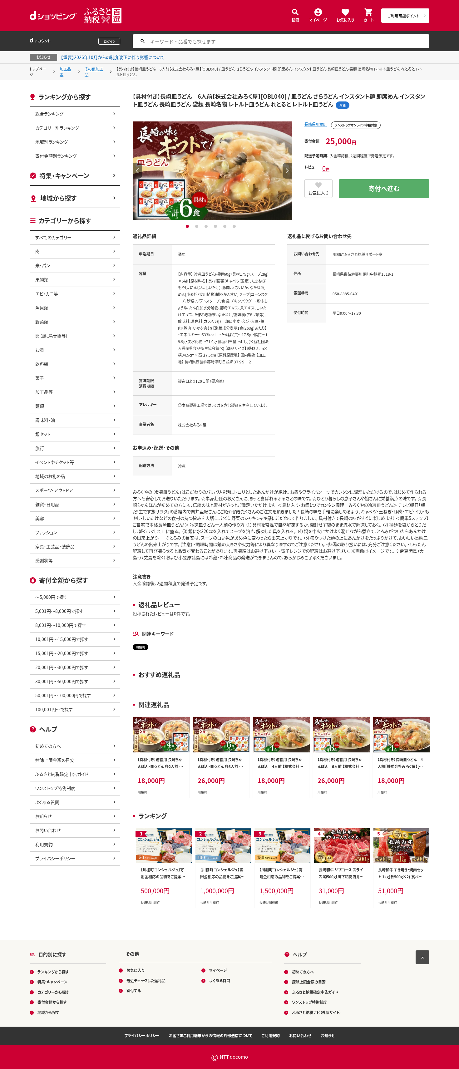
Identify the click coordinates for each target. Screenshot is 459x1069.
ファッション (46, 532)
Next (287, 171)
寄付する (133, 990)
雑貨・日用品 (47, 504)
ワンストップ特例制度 (55, 788)
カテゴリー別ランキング (57, 128)
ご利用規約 (271, 1035)
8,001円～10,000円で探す (60, 625)
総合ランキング (49, 114)
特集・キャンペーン (64, 175)
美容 (39, 518)
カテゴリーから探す (53, 992)
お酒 (39, 350)
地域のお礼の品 (50, 476)
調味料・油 (45, 420)
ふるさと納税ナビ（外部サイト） (316, 1012)
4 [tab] (216, 226)
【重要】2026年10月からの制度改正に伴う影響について (113, 57)
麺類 (39, 406)
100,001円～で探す (54, 709)
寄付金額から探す (52, 1002)
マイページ (318, 19)
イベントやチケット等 (54, 462)
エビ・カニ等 (46, 293)
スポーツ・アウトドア (54, 490)
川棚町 (140, 647)
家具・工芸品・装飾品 (55, 546)
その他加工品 (94, 71)
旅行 (39, 448)
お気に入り (345, 19)
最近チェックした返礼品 (145, 980)
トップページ (38, 71)
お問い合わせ (48, 830)
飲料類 (41, 364)
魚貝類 (41, 307)
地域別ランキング (51, 142)
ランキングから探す (53, 971)
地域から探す (58, 198)
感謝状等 (44, 560)
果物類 (41, 279)
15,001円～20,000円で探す (61, 653)
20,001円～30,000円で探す (61, 667)
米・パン (42, 265)
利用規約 (44, 844)
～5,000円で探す (51, 597)
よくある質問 (47, 802)
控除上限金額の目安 (54, 760)
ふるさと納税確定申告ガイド (61, 774)
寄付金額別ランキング (55, 156)
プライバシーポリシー (55, 858)
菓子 (39, 378)
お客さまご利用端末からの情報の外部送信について (210, 1035)
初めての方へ (48, 746)
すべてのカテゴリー (53, 237)
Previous (137, 171)
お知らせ (43, 816)
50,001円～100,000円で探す (63, 695)
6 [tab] (235, 226)
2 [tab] (197, 226)
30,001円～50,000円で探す (61, 681)
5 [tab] (225, 226)
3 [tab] (207, 226)
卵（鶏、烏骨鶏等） (51, 336)
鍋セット (43, 434)
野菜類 (41, 321)
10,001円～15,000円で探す (61, 639)
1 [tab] (188, 226)
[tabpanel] (212, 170)
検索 (295, 19)
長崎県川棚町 (315, 124)
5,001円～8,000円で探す (59, 611)
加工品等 (65, 71)
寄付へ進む (384, 188)
